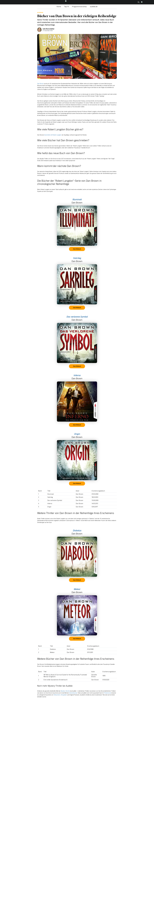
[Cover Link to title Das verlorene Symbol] (77, 343)
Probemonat (107, 693)
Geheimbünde (73, 693)
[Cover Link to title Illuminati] (77, 226)
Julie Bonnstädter (48, 29)
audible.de (93, 7)
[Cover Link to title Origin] (77, 460)
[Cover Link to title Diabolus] (77, 557)
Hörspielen (64, 695)
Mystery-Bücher (65, 691)
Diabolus (77, 530)
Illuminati (77, 199)
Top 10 (66, 7)
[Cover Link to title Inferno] (77, 401)
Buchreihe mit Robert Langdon (53, 135)
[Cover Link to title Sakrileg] (77, 284)
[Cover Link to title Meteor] (77, 615)
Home (59, 7)
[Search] (139, 2)
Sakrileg (77, 258)
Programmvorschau (79, 7)
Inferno (77, 375)
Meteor (77, 589)
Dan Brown (40, 83)
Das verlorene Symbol (77, 316)
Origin (77, 434)
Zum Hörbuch (77, 249)
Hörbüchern (57, 695)
